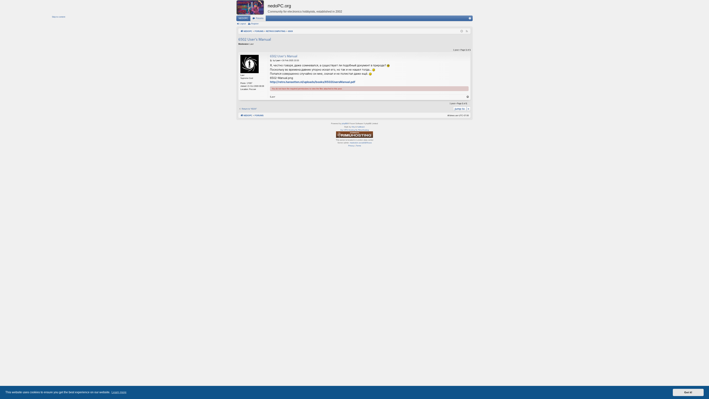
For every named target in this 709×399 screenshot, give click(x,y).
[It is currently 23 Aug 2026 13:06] (461, 31)
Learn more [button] (119, 392)
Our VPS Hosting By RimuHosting (354, 130)
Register (255, 24)
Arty (353, 127)
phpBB (345, 123)
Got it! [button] (688, 392)
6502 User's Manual (254, 39)
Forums (259, 18)
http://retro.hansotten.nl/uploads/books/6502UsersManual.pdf (312, 82)
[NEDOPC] (252, 7)
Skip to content (58, 17)
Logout (243, 24)
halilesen (361, 127)
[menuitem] (470, 18)
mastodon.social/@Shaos (361, 143)
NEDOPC (243, 18)
